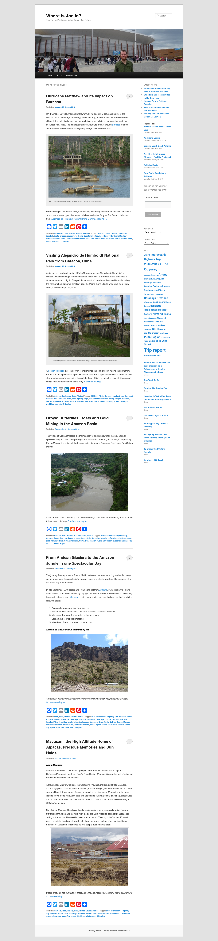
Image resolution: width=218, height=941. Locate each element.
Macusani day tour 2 (153, 321)
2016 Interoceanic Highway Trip (114, 535)
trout (58, 727)
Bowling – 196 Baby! (153, 459)
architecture (149, 278)
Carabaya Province (109, 538)
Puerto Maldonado (81, 724)
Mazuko (126, 722)
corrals (108, 719)
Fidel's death (150, 309)
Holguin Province (122, 398)
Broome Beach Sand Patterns (157, 145)
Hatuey (107, 236)
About (59, 75)
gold (48, 540)
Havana (158, 314)
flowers (89, 913)
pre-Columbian (151, 332)
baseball (49, 236)
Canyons (65, 719)
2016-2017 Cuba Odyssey (107, 233)
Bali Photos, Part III (153, 407)
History (72, 233)
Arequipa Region (151, 286)
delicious (116, 719)
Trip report (55, 241)
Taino (130, 238)
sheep (54, 916)
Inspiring (63, 722)
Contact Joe (71, 75)
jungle (70, 722)
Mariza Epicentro (150, 325)
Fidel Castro (162, 309)
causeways (72, 236)
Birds (69, 398)
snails (102, 401)
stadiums (110, 238)
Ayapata (103, 589)
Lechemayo (84, 722)
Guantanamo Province (93, 236)
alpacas (53, 913)
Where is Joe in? (63, 15)
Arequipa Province (152, 282)
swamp (121, 724)
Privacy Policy (95, 930)
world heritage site (54, 404)
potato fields (68, 724)
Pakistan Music (151, 165)
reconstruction (78, 238)
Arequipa (159, 278)
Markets (105, 913)
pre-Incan (164, 333)
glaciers (123, 719)
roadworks (112, 724)
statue (117, 238)
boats (56, 236)
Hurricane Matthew (118, 236)
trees (48, 241)
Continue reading (97, 218)
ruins (146, 341)
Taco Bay (109, 401)
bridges (63, 236)
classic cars (159, 301)
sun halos (62, 916)
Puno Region (90, 540)
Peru (64, 535)
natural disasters (53, 238)
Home (49, 75)
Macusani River (96, 722)
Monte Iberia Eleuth (61, 401)
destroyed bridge (56, 370)
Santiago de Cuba (158, 340)
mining (67, 540)
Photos (79, 233)
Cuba (66, 233)
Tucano (147, 355)
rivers (97, 238)
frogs (86, 398)
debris (80, 236)
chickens (122, 538)
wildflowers (91, 916)
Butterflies (96, 538)
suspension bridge (120, 540)
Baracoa (116, 124)
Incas (146, 318)
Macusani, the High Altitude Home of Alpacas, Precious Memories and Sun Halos (80, 747)
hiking (111, 398)
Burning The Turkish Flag (155, 388)
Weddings (81, 916)
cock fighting (77, 398)
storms (124, 238)
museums (147, 329)
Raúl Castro (66, 238)
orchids (73, 401)
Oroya (81, 540)
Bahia (147, 290)
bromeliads (86, 538)
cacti (66, 913)
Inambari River (57, 540)
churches (148, 302)
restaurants (165, 337)
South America (80, 535)
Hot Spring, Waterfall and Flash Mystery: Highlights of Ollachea (157, 437)
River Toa (90, 238)
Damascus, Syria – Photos (156, 415)
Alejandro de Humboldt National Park (69, 218)
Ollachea (58, 724)
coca (129, 538)
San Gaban (107, 540)
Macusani (74, 597)
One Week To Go (151, 380)
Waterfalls (69, 727)
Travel (127, 724)
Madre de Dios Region (113, 722)
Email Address (151, 197)
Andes (56, 538)
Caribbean (58, 233)
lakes (76, 722)
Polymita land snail (85, 401)
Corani (168, 302)
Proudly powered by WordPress (116, 930)
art (161, 286)
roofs (103, 238)
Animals (57, 396)
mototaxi (50, 724)
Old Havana (159, 329)
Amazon (49, 538)
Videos (86, 233)
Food (56, 716)
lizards (49, 401)
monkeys (74, 540)
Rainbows (126, 913)
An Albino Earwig (152, 137)
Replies (65, 241)
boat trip (63, 538)
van (62, 727)
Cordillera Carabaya (95, 719)
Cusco (147, 306)
